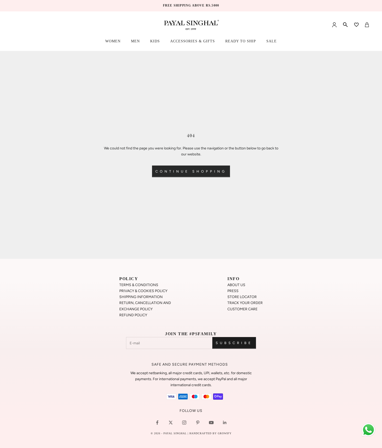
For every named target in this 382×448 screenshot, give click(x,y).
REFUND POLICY (133, 315)
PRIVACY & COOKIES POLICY (143, 291)
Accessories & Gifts (192, 41)
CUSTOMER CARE (242, 309)
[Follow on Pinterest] (197, 422)
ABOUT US (236, 285)
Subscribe (234, 343)
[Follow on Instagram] (184, 422)
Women (113, 41)
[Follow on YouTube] (211, 422)
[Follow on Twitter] (170, 422)
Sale (271, 41)
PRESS (233, 291)
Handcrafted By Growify (210, 433)
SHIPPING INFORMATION (141, 297)
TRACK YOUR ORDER (245, 303)
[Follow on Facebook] (157, 422)
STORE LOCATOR (242, 297)
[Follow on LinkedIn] (224, 422)
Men (135, 41)
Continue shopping (191, 171)
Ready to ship (240, 41)
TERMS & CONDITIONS (138, 285)
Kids (155, 41)
